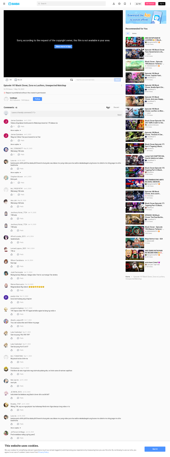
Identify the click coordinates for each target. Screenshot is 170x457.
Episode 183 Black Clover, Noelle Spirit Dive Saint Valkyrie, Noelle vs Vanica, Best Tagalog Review (154, 86)
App (139, 4)
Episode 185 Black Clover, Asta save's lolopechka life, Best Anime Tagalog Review (153, 193)
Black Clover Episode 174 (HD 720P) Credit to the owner (154, 122)
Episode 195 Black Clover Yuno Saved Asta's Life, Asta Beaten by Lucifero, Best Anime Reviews (154, 51)
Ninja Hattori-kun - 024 (154, 239)
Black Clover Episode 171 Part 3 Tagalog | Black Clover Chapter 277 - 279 (154, 145)
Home (128, 277)
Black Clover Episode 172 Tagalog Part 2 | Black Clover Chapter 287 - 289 (154, 169)
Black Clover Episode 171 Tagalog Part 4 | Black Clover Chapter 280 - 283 (154, 204)
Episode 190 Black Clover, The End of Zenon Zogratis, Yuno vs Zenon (154, 134)
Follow (37, 99)
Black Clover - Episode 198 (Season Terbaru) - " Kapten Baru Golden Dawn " (154, 63)
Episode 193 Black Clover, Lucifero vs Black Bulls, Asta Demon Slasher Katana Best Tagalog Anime (154, 110)
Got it (155, 449)
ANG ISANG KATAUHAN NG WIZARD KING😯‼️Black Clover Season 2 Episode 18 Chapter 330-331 (154, 252)
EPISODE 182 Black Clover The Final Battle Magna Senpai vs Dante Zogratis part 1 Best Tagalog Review (154, 216)
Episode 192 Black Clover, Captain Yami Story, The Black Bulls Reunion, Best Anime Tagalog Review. (153, 74)
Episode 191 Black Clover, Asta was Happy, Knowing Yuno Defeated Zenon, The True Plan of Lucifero (154, 98)
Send (117, 80)
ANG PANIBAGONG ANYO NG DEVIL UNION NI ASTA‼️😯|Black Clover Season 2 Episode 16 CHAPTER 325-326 (154, 181)
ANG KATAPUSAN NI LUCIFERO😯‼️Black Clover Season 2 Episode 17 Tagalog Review (154, 39)
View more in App (63, 46)
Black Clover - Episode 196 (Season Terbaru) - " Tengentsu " (154, 228)
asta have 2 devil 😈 (152, 262)
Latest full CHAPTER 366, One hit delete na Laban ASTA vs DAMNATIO (154, 157)
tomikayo (13, 98)
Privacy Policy (43, 452)
